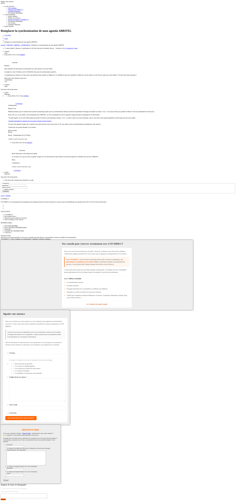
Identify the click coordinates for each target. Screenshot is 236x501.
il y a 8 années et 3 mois (70, 48)
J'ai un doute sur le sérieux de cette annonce (27, 368)
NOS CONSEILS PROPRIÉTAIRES (15, 227)
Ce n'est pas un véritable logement (25, 366)
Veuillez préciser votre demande (16, 450)
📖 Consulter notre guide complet (96, 304)
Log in (3, 195)
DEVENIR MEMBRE (11, 226)
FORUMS (9, 45)
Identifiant (10, 468)
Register (8, 195)
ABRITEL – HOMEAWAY (22, 45)
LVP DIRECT (8, 214)
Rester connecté (9, 189)
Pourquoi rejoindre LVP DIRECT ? (18, 19)
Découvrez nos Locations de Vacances (15, 218)
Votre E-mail (13, 405)
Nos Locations (12, 8)
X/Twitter (12, 353)
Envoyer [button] (3, 499)
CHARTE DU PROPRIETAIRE (14, 231)
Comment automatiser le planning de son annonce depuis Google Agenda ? (30, 121)
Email (8, 473)
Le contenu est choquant (22, 371)
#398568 (26, 96)
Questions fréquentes (14, 11)
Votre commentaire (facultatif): (9, 491)
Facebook (9, 444)
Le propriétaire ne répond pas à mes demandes (28, 373)
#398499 (22, 55)
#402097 (29, 142)
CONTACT (8, 232)
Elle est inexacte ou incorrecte (23, 364)
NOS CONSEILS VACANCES (13, 219)
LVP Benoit (17, 170)
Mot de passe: (6, 187)
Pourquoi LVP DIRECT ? (15, 9)
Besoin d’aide (27, 433)
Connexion (6, 191)
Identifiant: (5, 185)
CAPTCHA (13, 413)
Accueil (3, 45)
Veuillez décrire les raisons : (18, 377)
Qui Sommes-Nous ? (10, 216)
